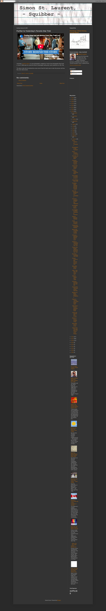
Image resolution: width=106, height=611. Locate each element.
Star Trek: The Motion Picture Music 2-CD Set (74, 527)
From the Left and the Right (75, 157)
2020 (72, 109)
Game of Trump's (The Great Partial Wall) (75, 302)
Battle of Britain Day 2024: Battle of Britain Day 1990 (74, 380)
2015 (72, 342)
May (73, 130)
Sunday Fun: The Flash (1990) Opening (75, 288)
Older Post (62, 83)
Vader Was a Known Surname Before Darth (75, 308)
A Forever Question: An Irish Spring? (75, 162)
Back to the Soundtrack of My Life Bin (75, 231)
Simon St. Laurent (82, 54)
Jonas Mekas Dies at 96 (75, 180)
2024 (72, 101)
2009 (72, 352)
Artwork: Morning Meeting (74, 218)
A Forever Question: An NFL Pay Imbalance (75, 201)
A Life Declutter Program (75, 222)
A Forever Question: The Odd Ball (75, 283)
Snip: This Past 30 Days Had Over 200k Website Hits (74, 570)
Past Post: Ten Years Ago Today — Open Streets (74, 480)
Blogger (59, 600)
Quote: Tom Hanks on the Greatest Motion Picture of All (74, 406)
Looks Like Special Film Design (74, 314)
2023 (72, 103)
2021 (72, 107)
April (73, 132)
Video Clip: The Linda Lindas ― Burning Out (74, 545)
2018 (72, 336)
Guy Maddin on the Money (75, 207)
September (74, 121)
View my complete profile (75, 65)
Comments (74, 73)
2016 (72, 340)
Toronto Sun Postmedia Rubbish (75, 226)
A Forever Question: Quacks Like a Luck (75, 237)
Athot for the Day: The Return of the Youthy (74, 429)
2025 (72, 99)
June (73, 128)
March (73, 134)
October (74, 119)
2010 (72, 350)
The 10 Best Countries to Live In (75, 177)
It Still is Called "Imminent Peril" (75, 172)
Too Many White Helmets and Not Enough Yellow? (74, 186)
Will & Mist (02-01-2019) (74, 325)
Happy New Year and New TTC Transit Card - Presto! (75, 330)
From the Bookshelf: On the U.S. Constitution (75, 194)
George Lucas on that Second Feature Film (75, 261)
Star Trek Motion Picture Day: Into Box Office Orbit (74, 454)
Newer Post (19, 83)
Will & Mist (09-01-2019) (74, 267)
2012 (72, 346)
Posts (73, 71)
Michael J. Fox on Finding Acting (74, 319)
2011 (72, 348)
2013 (72, 344)
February (74, 135)
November (74, 116)
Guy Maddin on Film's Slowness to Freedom (75, 212)
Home (41, 83)
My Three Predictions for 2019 (75, 255)
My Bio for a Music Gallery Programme (75, 295)
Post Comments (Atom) (28, 85)
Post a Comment (22, 80)
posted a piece (25, 63)
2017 (72, 338)
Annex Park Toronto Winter (74, 167)
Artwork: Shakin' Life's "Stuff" (74, 277)
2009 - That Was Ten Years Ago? (74, 272)
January (74, 139)
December (74, 113)
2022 (72, 105)
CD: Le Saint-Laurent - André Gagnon (74, 367)
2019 (72, 111)
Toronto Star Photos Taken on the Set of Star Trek (75, 250)
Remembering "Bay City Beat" (75, 148)
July (73, 126)
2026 (72, 97)
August (74, 124)
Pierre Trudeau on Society (75, 153)
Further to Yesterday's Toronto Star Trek (75, 243)
